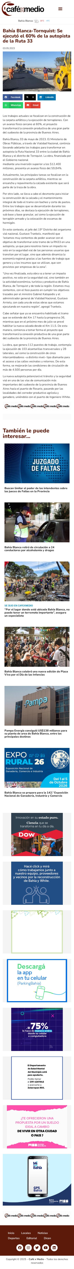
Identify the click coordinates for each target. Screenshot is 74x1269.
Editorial (32, 1238)
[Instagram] (28, 1247)
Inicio (11, 1233)
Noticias (43, 1233)
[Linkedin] (54, 1247)
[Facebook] (19, 1247)
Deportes (14, 1238)
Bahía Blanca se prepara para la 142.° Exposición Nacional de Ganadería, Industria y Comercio (36, 794)
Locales (26, 1233)
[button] (60, 9)
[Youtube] (45, 1247)
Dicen (47, 1238)
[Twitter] (37, 1247)
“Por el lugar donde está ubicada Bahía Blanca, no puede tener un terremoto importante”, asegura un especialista (37, 612)
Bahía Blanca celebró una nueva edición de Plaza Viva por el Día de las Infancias (36, 673)
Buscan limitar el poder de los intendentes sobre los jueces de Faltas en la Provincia (35, 489)
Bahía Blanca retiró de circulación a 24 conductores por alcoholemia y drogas (29, 548)
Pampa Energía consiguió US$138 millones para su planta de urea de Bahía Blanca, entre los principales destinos (35, 734)
